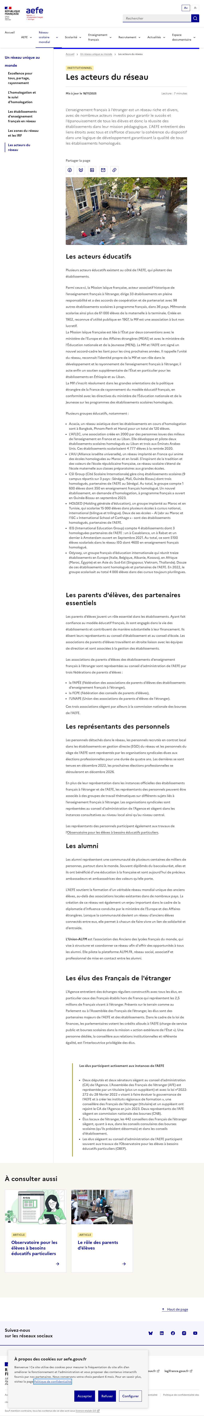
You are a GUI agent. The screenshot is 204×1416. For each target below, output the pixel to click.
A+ (186, 8)
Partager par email (103, 170)
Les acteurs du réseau (19, 147)
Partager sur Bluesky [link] (81, 170)
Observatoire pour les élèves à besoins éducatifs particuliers (112, 832)
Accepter (84, 1396)
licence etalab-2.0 (86, 1411)
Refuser (107, 1396)
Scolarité (71, 37)
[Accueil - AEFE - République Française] (34, 13)
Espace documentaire (181, 37)
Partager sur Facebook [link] (70, 170)
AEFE (24, 37)
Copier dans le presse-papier (114, 170)
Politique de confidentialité (52, 1382)
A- (195, 8)
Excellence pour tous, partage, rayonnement (20, 78)
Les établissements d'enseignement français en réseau (22, 116)
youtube (195, 1333)
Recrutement (127, 37)
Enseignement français (97, 37)
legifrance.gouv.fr (177, 1371)
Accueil (10, 32)
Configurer (130, 1396)
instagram (184, 1333)
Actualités (154, 37)
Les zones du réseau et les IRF (23, 133)
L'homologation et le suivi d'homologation (22, 97)
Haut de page (177, 1309)
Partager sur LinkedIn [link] (92, 170)
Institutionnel (79, 68)
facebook (173, 1333)
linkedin (162, 1333)
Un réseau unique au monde (96, 54)
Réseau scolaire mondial (44, 37)
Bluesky (151, 1333)
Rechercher (195, 18)
